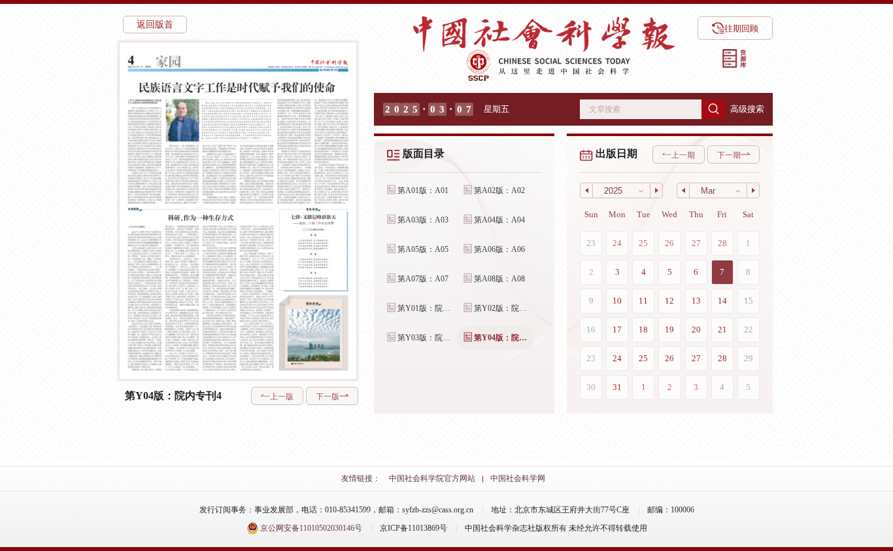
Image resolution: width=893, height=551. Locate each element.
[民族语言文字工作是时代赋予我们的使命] (237, 142)
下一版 (327, 396)
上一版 (282, 396)
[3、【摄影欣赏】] (313, 335)
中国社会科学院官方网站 (432, 478)
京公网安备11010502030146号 (310, 528)
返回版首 (155, 24)
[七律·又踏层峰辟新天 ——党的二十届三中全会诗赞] (312, 250)
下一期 (729, 155)
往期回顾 (741, 28)
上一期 (683, 155)
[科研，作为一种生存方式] (200, 291)
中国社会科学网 (517, 478)
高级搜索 (747, 109)
